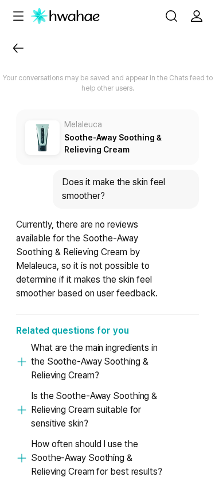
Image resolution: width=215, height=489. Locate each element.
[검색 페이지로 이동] (171, 16)
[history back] (18, 48)
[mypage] (196, 16)
